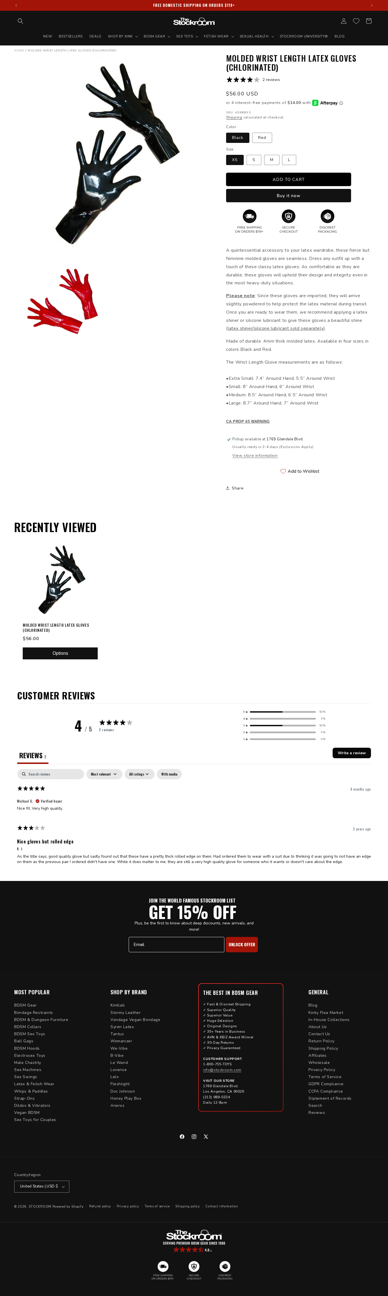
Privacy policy (128, 1206)
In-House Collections (329, 1019)
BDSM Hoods (27, 1048)
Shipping (234, 117)
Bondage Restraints (33, 1012)
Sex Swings (25, 1077)
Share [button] (237, 488)
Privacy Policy (321, 1069)
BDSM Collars (27, 1027)
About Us (317, 1027)
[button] (20, 21)
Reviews (316, 1112)
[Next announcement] (372, 5)
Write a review (352, 753)
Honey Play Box (125, 1098)
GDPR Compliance (326, 1084)
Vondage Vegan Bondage (135, 1019)
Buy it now (289, 196)
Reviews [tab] (32, 755)
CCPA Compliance (325, 1091)
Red (262, 137)
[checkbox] (169, 774)
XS (235, 159)
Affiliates (317, 1055)
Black (237, 137)
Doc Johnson (122, 1091)
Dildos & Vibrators (32, 1105)
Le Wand (119, 1062)
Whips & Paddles (31, 1091)
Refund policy (100, 1206)
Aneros (117, 1105)
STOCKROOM (40, 1207)
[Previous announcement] (16, 5)
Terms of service (157, 1206)
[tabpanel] (194, 819)
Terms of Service (325, 1077)
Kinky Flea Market (325, 1012)
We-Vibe (119, 1048)
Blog (312, 1005)
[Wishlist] (356, 21)
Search (315, 1105)
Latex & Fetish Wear (34, 1084)
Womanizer (121, 1041)
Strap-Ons (24, 1098)
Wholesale (319, 1062)
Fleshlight (120, 1084)
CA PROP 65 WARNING (248, 422)
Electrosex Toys (29, 1055)
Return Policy (321, 1041)
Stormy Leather (125, 1012)
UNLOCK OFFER (242, 944)
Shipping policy (187, 1206)
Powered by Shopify (68, 1207)
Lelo (114, 1077)
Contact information (221, 1206)
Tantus (117, 1034)
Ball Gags (23, 1041)
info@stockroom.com (222, 1070)
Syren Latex (122, 1027)
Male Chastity (27, 1062)
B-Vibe (117, 1055)
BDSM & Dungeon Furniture (41, 1019)
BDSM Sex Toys (29, 1034)
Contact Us (319, 1034)
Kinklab (117, 1005)
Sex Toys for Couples (35, 1119)
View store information (255, 455)
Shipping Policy (323, 1048)
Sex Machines (27, 1069)
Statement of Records (330, 1098)
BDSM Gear (25, 1005)
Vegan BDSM (27, 1112)
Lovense (118, 1069)
